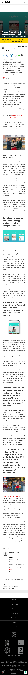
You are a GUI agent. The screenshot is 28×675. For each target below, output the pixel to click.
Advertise (14, 618)
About (14, 599)
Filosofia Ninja (14, 604)
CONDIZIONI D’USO (14, 670)
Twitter (15, 584)
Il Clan (14, 609)
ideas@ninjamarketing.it (8, 588)
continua (11, 569)
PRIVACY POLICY (6, 670)
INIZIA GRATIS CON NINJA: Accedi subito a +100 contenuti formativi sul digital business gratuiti (12, 40)
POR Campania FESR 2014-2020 (14, 671)
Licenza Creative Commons (15, 669)
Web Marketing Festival (12, 496)
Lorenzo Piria (14, 552)
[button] (26, 46)
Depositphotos (14, 673)
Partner (14, 622)
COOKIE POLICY (22, 670)
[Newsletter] (25, 2)
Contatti (14, 627)
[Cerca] (21, 2)
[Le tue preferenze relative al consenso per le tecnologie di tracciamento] (25, 672)
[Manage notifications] (3, 672)
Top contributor (14, 613)
